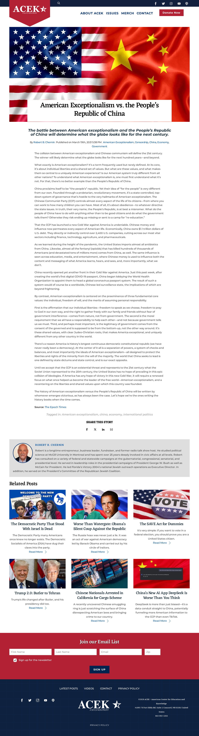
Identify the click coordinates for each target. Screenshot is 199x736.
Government (99, 146)
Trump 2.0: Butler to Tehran (37, 593)
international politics (138, 414)
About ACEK (91, 13)
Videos (89, 688)
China (152, 142)
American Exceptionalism (118, 142)
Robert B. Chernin (44, 142)
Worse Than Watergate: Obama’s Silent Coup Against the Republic (99, 526)
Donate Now (171, 12)
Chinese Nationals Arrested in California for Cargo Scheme (99, 595)
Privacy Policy (128, 688)
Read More (36, 551)
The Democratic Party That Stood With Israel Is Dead (37, 526)
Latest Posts (69, 688)
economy (115, 414)
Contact (145, 13)
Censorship (141, 142)
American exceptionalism (80, 414)
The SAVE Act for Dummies (161, 524)
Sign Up (99, 669)
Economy (163, 142)
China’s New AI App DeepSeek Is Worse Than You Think (161, 595)
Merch (127, 13)
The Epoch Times (55, 407)
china (104, 414)
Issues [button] (112, 13)
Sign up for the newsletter (35, 660)
